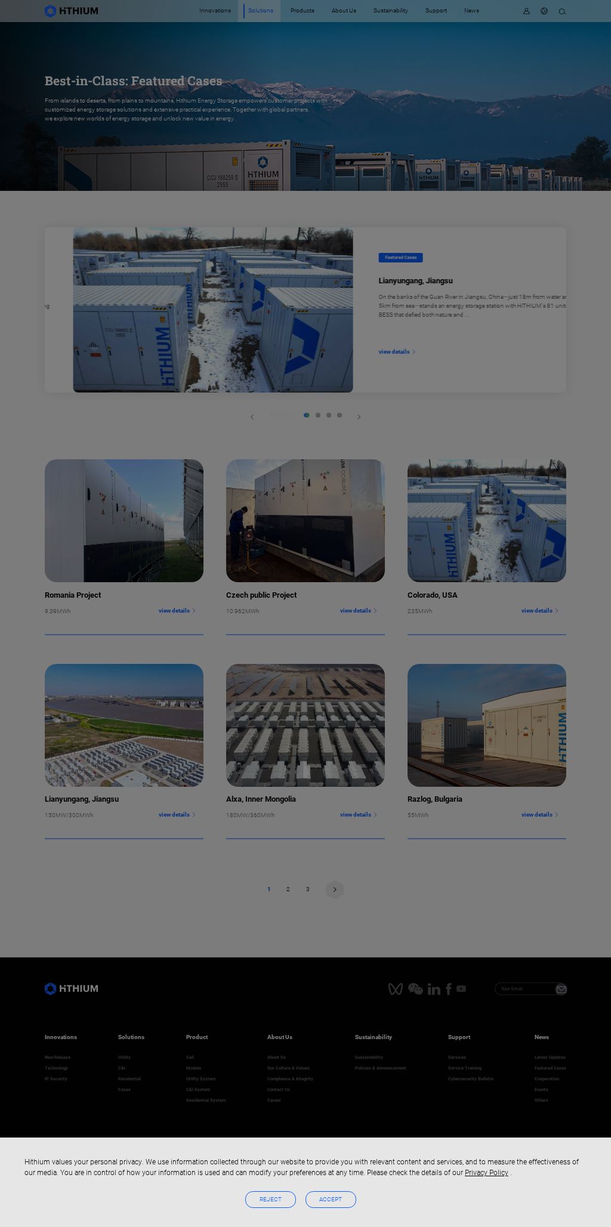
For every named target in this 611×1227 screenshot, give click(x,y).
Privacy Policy (486, 1173)
